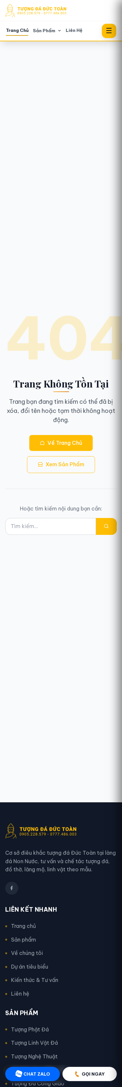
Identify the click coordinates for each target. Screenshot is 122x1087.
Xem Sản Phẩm (65, 464)
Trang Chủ (17, 30)
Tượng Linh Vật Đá (34, 1042)
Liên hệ (20, 993)
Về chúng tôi (27, 953)
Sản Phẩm (44, 31)
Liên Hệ (74, 30)
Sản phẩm (23, 939)
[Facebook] (11, 888)
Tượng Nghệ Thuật (34, 1056)
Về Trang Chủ (64, 443)
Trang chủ (23, 926)
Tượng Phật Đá (30, 1029)
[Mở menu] (109, 31)
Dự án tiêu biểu (29, 966)
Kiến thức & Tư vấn (34, 980)
